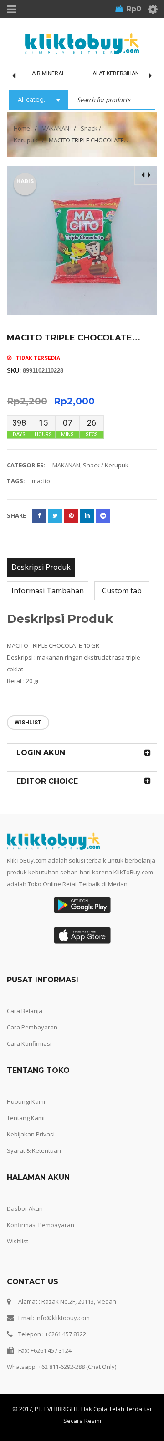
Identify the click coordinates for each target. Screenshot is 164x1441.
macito (41, 481)
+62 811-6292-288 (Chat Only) (77, 1367)
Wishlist (17, 1241)
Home (22, 128)
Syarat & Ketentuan (34, 1150)
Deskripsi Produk (41, 567)
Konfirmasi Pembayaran (40, 1225)
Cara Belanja (24, 1011)
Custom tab (122, 591)
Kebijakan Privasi (31, 1134)
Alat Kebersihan (115, 73)
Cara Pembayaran (32, 1027)
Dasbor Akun (25, 1208)
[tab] (41, 567)
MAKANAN (55, 128)
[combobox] (38, 100)
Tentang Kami (26, 1118)
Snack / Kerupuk (105, 465)
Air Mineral (48, 73)
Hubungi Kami (26, 1101)
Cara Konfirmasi (29, 1043)
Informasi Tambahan (47, 591)
